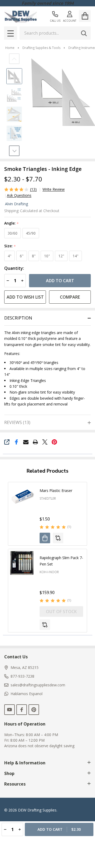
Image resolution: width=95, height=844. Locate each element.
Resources (15, 784)
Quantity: (14, 268)
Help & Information (24, 763)
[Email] (25, 442)
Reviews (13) (17, 422)
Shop (9, 773)
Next (14, 150)
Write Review (53, 189)
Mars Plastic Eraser (56, 490)
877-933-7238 (22, 676)
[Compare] (58, 538)
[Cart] (85, 16)
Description (18, 318)
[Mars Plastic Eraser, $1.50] (22, 496)
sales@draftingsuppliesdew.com (38, 684)
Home (10, 47)
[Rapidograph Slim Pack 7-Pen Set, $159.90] (22, 563)
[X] (45, 442)
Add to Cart (60, 281)
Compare (70, 297)
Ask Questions (19, 195)
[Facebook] (16, 442)
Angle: (11, 223)
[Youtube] (9, 710)
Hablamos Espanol (26, 693)
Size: (10, 246)
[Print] (35, 442)
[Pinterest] (54, 442)
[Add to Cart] (45, 538)
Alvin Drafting (16, 203)
